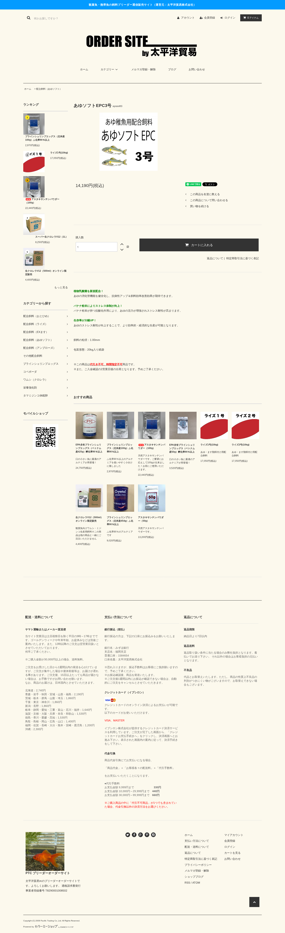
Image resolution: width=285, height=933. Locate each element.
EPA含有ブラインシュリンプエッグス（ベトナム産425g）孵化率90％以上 (89, 448)
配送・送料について (197, 846)
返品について (215, 258)
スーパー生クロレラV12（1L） (51, 236)
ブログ (172, 69)
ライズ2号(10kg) (240, 444)
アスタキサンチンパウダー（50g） (151, 519)
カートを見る (232, 852)
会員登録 (209, 17)
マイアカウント (233, 835)
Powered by (28, 927)
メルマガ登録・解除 (143, 69)
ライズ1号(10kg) (59, 152)
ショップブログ (194, 876)
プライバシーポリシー (198, 864)
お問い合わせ (197, 69)
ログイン (230, 17)
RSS (187, 882)
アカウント (188, 17)
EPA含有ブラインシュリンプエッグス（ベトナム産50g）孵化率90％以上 (182, 448)
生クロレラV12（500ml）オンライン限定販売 (45, 273)
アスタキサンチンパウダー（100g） (42, 201)
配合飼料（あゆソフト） (49, 89)
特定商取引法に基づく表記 (242, 258)
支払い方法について (197, 840)
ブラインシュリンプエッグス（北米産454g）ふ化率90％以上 (120, 521)
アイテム (253, 17)
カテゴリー (107, 69)
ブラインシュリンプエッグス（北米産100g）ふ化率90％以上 (45, 138)
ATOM (196, 882)
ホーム (84, 69)
